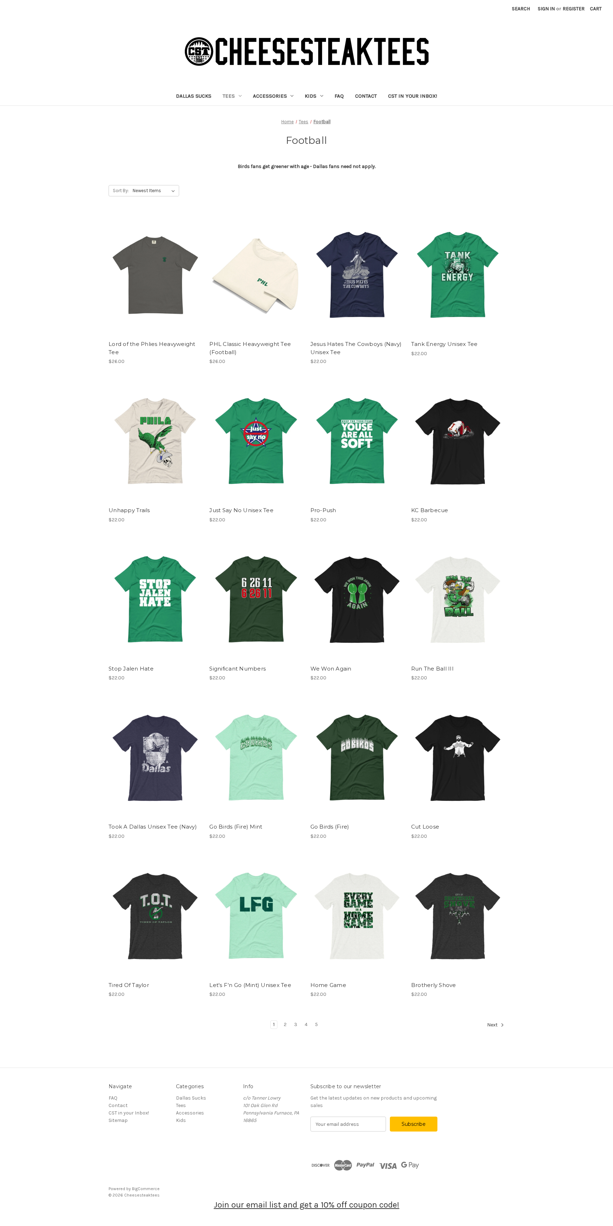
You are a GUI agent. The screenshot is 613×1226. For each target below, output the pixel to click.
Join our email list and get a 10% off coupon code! (306, 1205)
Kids (310, 96)
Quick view (155, 275)
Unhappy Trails (129, 510)
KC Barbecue (429, 510)
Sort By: (121, 190)
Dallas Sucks (193, 96)
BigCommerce (146, 1188)
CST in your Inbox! (412, 96)
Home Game (328, 985)
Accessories (270, 96)
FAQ (339, 96)
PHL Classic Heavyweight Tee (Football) (250, 348)
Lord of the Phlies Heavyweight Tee (152, 348)
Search (521, 9)
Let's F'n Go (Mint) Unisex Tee (250, 985)
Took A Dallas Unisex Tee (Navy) (153, 826)
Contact (366, 96)
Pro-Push (323, 510)
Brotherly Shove (433, 985)
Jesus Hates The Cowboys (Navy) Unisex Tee (356, 348)
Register (574, 9)
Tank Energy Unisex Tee (444, 344)
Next (493, 1025)
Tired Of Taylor (129, 985)
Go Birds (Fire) (329, 826)
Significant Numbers (237, 668)
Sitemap (118, 1120)
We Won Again (331, 668)
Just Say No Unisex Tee (241, 510)
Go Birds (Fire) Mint (235, 826)
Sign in (546, 9)
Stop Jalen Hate (131, 668)
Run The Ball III (432, 668)
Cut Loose (425, 826)
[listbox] (155, 190)
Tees (229, 96)
